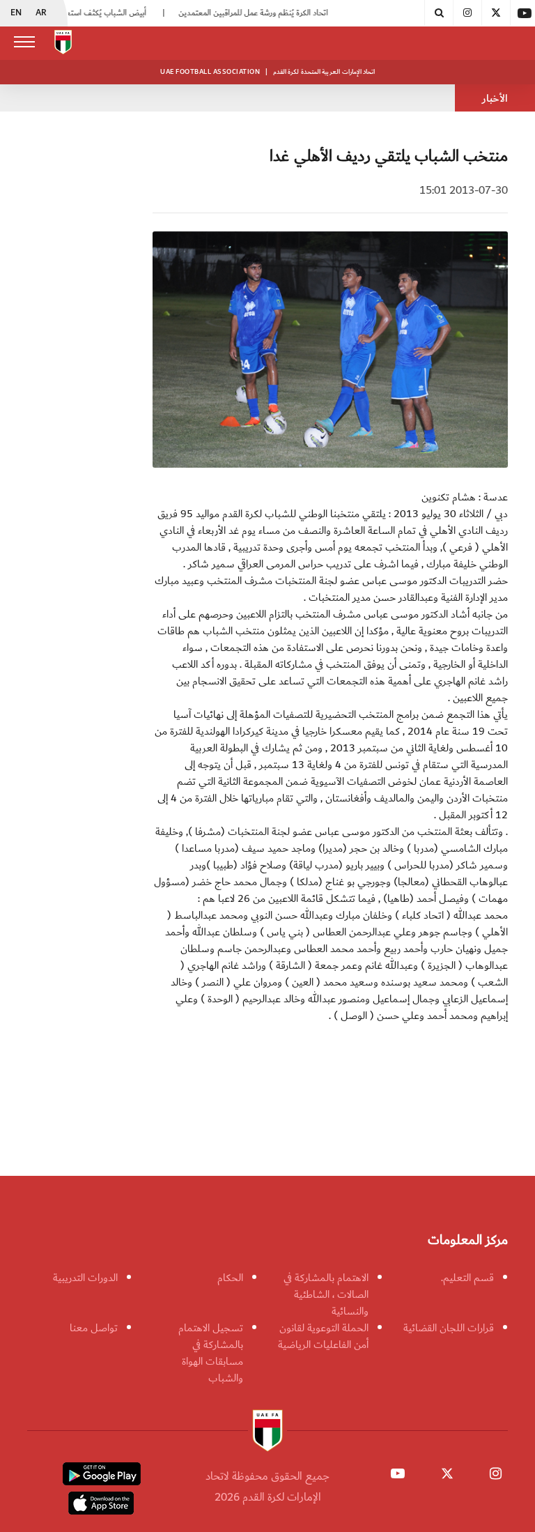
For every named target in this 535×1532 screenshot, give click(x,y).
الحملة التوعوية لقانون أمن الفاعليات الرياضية (323, 1336)
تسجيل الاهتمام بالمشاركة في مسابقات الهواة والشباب (210, 1353)
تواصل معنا (94, 1328)
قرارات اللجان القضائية (448, 1328)
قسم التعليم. (467, 1278)
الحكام (230, 1278)
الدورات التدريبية (85, 1278)
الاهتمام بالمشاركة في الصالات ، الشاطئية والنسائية (326, 1294)
